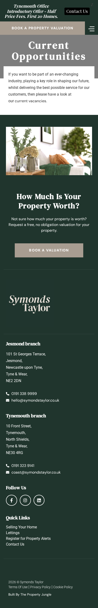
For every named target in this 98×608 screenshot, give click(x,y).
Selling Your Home (21, 527)
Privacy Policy (40, 587)
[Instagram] (25, 500)
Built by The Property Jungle (29, 594)
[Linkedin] (39, 500)
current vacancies (30, 100)
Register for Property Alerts (28, 538)
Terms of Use (18, 587)
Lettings (13, 533)
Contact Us (15, 544)
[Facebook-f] (11, 500)
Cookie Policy (63, 587)
